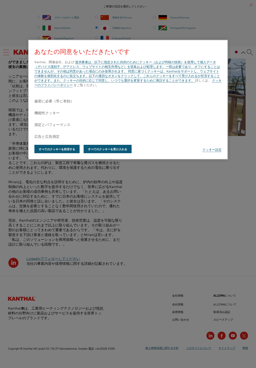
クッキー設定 (212, 149)
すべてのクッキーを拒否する (57, 149)
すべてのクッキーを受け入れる (107, 149)
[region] (128, 100)
